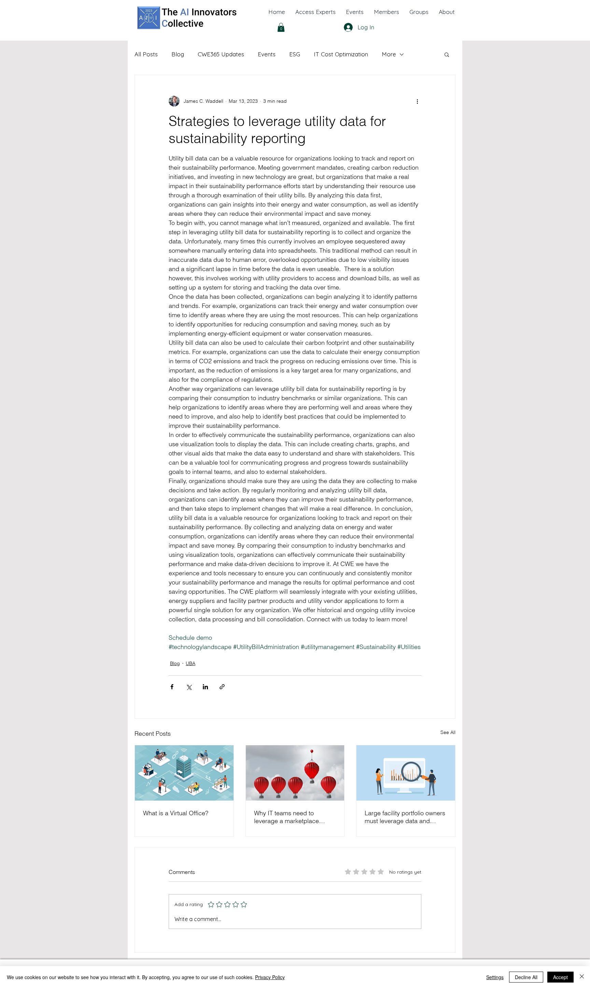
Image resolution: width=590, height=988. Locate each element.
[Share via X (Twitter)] (188, 686)
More (389, 54)
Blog (177, 54)
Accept (560, 977)
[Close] (582, 977)
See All (447, 732)
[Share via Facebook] (172, 686)
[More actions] (417, 101)
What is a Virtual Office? (175, 813)
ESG (294, 54)
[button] (447, 11)
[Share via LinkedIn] (205, 686)
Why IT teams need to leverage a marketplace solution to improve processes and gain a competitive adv (286, 817)
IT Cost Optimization (341, 54)
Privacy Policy (270, 977)
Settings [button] (495, 977)
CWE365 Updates (221, 54)
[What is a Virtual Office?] (184, 773)
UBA (190, 663)
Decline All (526, 977)
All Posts (146, 54)
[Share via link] (222, 686)
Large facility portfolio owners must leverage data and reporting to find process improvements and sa (405, 817)
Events (267, 54)
